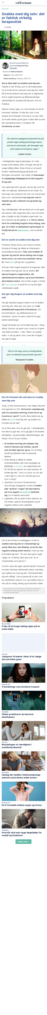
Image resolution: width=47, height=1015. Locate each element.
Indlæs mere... (23, 842)
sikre (12, 262)
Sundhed (5, 830)
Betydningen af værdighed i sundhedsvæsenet (16, 746)
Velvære (5, 712)
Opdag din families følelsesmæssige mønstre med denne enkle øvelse (21, 776)
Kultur (4, 654)
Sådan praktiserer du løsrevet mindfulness (18, 715)
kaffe (13, 419)
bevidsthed (25, 492)
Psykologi (5, 9)
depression (23, 230)
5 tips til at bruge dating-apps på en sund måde (21, 627)
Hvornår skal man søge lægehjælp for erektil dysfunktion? (22, 834)
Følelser (5, 772)
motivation (18, 466)
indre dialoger (11, 284)
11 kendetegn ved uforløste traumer (21, 687)
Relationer (6, 624)
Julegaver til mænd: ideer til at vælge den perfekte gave (21, 658)
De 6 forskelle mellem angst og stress (22, 805)
